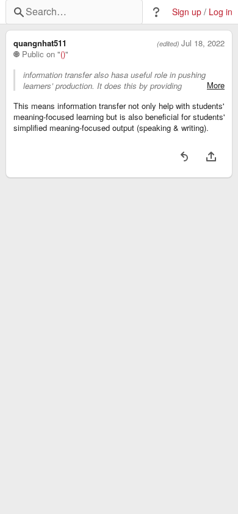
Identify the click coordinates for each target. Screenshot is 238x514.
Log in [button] (221, 12)
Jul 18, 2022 (203, 43)
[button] (156, 12)
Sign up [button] (186, 12)
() (62, 54)
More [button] (216, 85)
